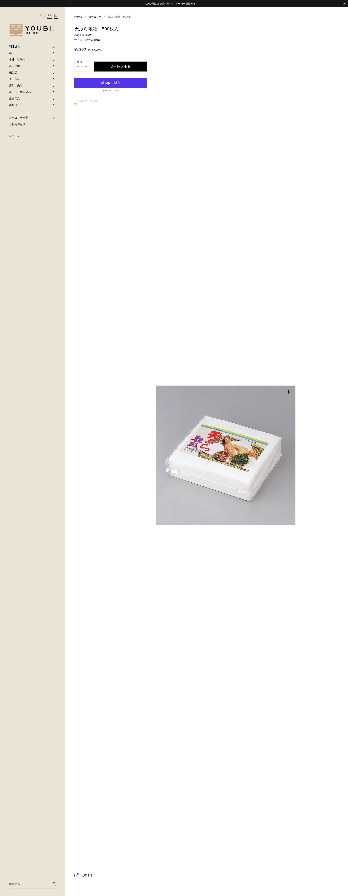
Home (78, 16)
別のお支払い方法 (111, 91)
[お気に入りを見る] (43, 8)
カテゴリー (95, 16)
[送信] (54, 884)
